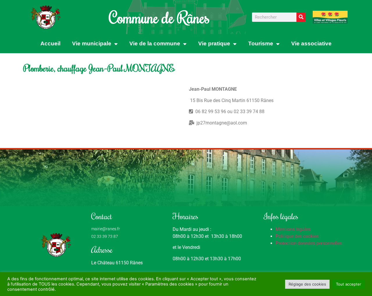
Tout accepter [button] (348, 284)
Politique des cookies (297, 236)
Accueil (50, 43)
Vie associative (311, 43)
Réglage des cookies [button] (307, 284)
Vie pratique (214, 43)
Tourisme (260, 43)
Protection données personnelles (309, 243)
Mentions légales (293, 229)
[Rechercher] (301, 17)
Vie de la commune (154, 43)
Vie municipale (91, 43)
